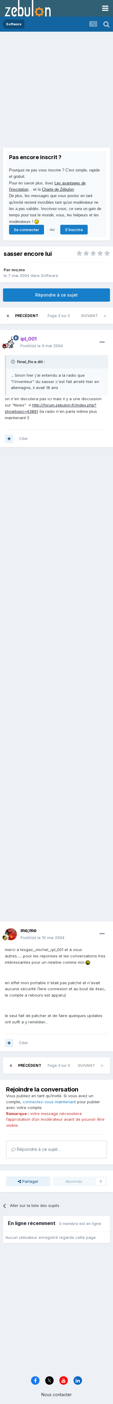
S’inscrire (74, 229)
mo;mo (18, 269)
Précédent (26, 315)
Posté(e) (41, 345)
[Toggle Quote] (13, 361)
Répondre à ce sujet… (38, 1149)
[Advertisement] (56, 91)
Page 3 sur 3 (60, 315)
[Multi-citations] (9, 439)
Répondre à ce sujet (56, 294)
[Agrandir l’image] (88, 962)
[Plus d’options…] (102, 342)
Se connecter (26, 229)
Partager (30, 1181)
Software (49, 275)
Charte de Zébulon (58, 189)
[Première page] (8, 315)
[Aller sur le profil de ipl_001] (11, 342)
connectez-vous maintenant (49, 1101)
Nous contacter (56, 1394)
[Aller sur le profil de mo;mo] (11, 934)
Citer (23, 438)
